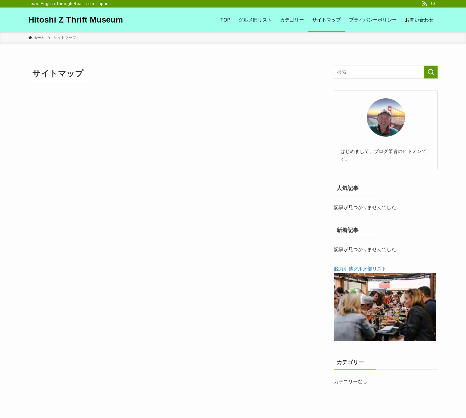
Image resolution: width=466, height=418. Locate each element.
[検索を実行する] (431, 72)
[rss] (424, 4)
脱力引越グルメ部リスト (360, 268)
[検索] (433, 4)
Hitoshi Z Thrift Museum (75, 20)
